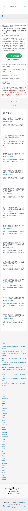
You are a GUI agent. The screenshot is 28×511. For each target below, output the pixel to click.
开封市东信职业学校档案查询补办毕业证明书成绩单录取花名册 (13, 280)
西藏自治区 (4, 463)
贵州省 (11, 156)
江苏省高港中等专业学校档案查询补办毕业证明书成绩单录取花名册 (13, 297)
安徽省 (3, 415)
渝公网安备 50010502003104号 (12, 506)
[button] (3, 16)
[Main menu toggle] (25, 7)
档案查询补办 (9, 35)
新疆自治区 (4, 434)
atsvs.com (17, 500)
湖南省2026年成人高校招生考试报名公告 (12, 351)
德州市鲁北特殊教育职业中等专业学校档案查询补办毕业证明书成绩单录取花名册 (13, 190)
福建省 (3, 460)
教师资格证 (4, 429)
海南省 (11, 121)
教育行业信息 (5, 432)
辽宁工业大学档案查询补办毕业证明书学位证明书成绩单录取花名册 (13, 208)
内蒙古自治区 (5, 398)
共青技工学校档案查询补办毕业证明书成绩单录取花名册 (13, 262)
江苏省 (11, 247)
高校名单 (4, 477)
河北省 (11, 139)
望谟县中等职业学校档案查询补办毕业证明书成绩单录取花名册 (13, 154)
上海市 (3, 394)
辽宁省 (11, 211)
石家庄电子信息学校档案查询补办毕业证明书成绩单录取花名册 (13, 136)
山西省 (3, 420)
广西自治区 (4, 425)
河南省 (11, 283)
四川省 (3, 405)
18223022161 (5, 92)
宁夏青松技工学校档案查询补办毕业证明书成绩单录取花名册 (13, 315)
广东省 (4, 35)
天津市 (3, 410)
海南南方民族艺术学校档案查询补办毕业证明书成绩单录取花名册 (13, 118)
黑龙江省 (4, 479)
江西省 (11, 265)
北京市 (3, 401)
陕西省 (3, 472)
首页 (3, 25)
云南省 (3, 396)
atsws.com (11, 500)
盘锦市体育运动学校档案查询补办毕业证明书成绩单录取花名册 (13, 226)
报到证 (3, 427)
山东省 (4, 193)
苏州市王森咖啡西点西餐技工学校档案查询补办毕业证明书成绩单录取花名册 (13, 244)
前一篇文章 (14, 101)
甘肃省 (3, 458)
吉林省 (4, 228)
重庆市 (3, 470)
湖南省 (3, 456)
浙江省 (3, 448)
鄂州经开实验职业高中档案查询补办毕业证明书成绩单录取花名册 (13, 171)
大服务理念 (4, 408)
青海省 (3, 475)
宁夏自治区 (5, 318)
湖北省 (11, 174)
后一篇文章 (14, 105)
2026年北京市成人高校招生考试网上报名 (12, 367)
